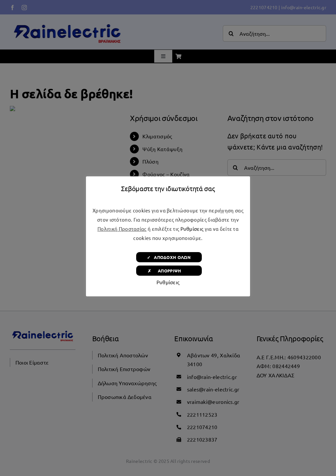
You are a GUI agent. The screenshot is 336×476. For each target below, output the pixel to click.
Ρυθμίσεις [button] (192, 229)
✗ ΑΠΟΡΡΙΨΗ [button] (169, 270)
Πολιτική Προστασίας (122, 229)
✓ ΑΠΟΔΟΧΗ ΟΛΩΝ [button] (169, 257)
